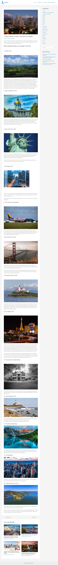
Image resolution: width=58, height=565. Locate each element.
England (44, 18)
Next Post (34, 517)
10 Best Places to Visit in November (29, 534)
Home (35, 2)
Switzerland (44, 38)
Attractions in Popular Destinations (49, 2)
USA (43, 41)
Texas (43, 40)
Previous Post (8, 517)
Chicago (44, 15)
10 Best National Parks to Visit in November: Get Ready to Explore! (11, 537)
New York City (45, 27)
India (43, 24)
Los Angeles (45, 26)
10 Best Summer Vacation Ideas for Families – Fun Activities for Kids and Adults (12, 552)
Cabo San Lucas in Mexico (47, 59)
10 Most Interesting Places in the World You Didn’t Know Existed (28, 554)
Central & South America (46, 14)
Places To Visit (39, 2)
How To (44, 23)
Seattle (44, 35)
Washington (44, 43)
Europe (44, 20)
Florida (44, 21)
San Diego (44, 32)
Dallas (44, 17)
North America (45, 29)
